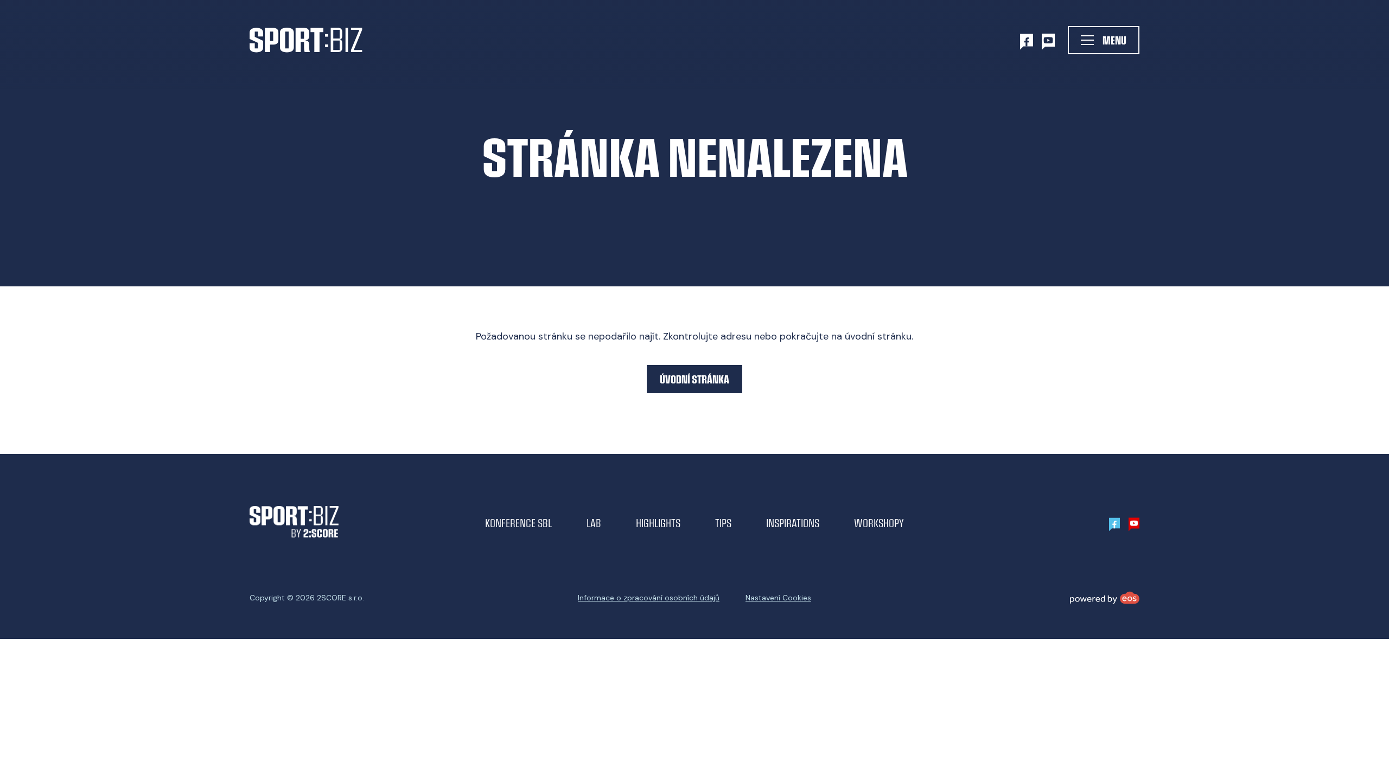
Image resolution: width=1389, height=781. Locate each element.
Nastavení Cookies (778, 598)
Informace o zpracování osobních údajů (648, 598)
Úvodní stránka (694, 379)
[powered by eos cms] (1104, 597)
